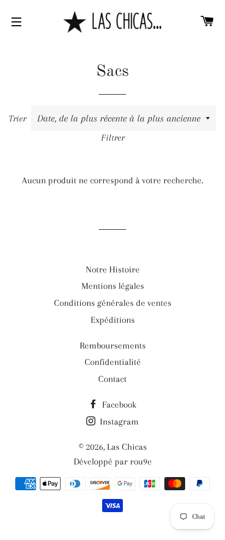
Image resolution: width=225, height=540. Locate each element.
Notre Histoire (113, 269)
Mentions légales (112, 286)
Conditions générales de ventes (112, 303)
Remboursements (113, 345)
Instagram (118, 421)
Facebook (118, 404)
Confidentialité (113, 362)
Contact (112, 379)
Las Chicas (127, 447)
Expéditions (113, 320)
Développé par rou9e (113, 461)
